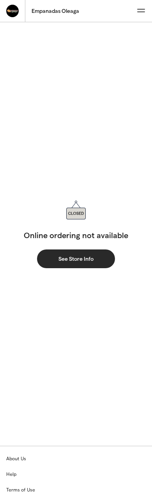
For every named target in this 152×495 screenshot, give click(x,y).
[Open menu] (141, 11)
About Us (16, 458)
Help (11, 474)
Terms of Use (20, 489)
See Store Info (76, 259)
